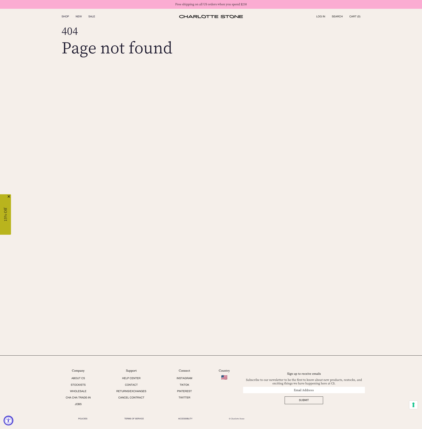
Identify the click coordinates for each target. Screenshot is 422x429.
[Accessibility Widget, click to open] (8, 420)
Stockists (78, 384)
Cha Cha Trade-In (78, 397)
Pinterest (184, 391)
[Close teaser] (9, 196)
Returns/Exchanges (131, 391)
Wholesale (78, 391)
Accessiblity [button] (185, 419)
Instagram (184, 378)
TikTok (184, 384)
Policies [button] (82, 419)
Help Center (131, 378)
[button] (337, 16)
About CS (78, 378)
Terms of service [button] (134, 419)
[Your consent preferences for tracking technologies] (413, 405)
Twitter (184, 397)
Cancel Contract (131, 397)
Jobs (78, 404)
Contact (131, 384)
